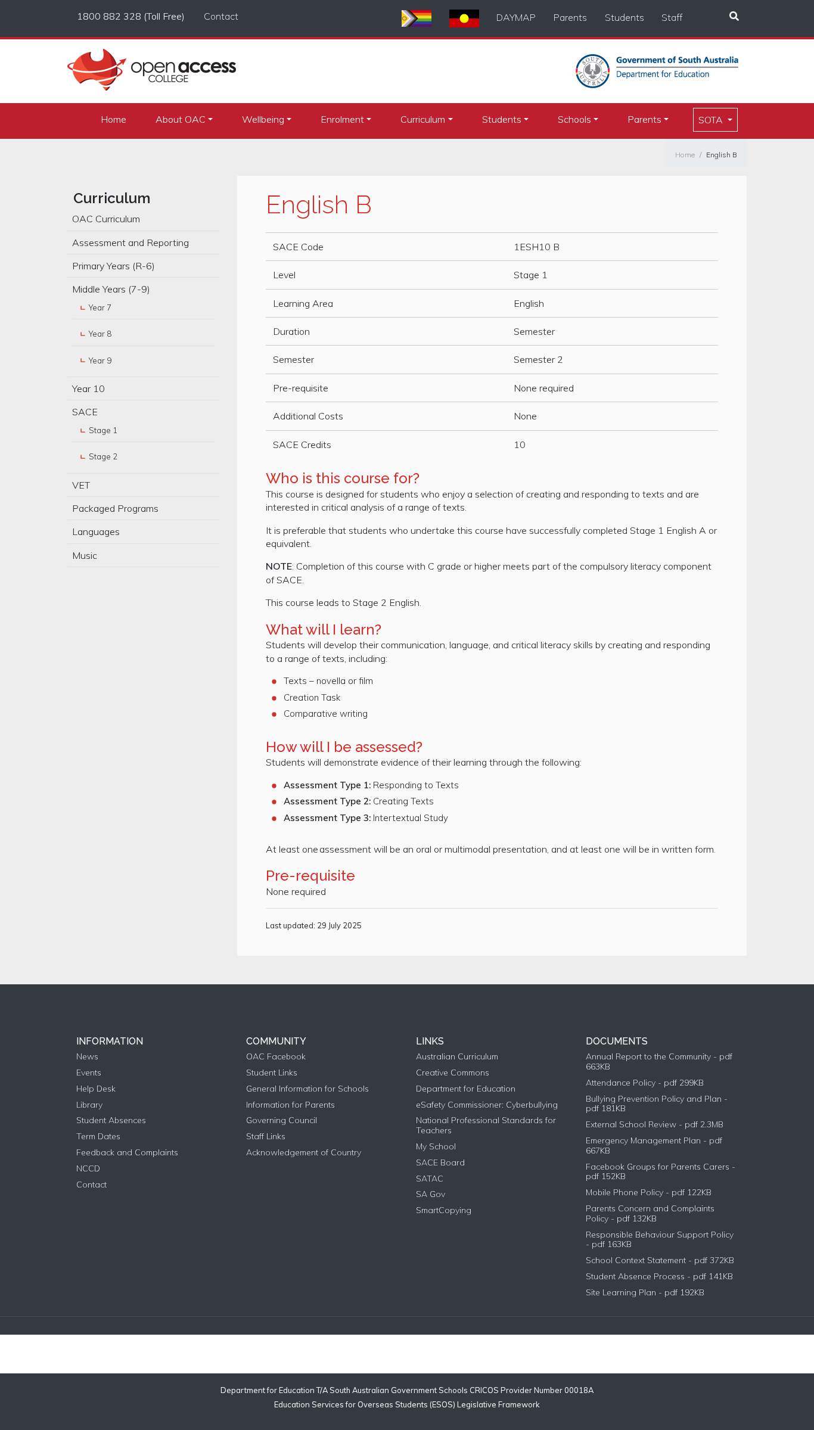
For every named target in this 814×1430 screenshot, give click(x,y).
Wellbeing (263, 119)
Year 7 (100, 307)
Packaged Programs (115, 508)
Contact (221, 16)
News (87, 1057)
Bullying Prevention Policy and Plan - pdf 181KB (657, 1104)
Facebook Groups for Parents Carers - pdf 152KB (660, 1172)
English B (721, 154)
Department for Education (465, 1089)
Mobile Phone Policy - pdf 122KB (649, 1192)
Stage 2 (103, 456)
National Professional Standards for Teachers (486, 1125)
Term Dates (98, 1136)
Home (113, 119)
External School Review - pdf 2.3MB (654, 1125)
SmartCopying (443, 1210)
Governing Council (281, 1120)
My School (436, 1147)
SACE (85, 412)
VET (81, 485)
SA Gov (430, 1194)
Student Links (271, 1073)
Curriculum (422, 119)
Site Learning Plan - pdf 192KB (645, 1293)
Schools (574, 119)
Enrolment (342, 119)
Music (84, 555)
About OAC (181, 119)
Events (88, 1073)
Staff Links (265, 1136)
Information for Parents (290, 1105)
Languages (96, 531)
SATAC (429, 1179)
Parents (570, 17)
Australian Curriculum (457, 1057)
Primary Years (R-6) (113, 266)
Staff (671, 17)
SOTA (711, 120)
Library (89, 1105)
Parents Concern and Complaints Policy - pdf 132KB (650, 1214)
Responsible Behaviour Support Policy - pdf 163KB (660, 1240)
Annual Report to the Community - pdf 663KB (659, 1062)
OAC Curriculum (106, 219)
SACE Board (440, 1163)
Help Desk (96, 1089)
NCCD (88, 1169)
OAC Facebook (276, 1057)
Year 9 (100, 360)
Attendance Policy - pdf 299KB (645, 1083)
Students (624, 17)
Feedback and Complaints (127, 1153)
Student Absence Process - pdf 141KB (659, 1277)
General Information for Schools (307, 1089)
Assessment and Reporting (130, 242)
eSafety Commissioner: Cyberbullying (487, 1105)
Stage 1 (103, 430)
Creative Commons (452, 1073)
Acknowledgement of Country (303, 1153)
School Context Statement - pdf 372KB (660, 1260)
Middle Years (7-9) (111, 289)
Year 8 (100, 333)
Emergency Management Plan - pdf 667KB (654, 1146)
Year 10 (88, 388)
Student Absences (111, 1120)
